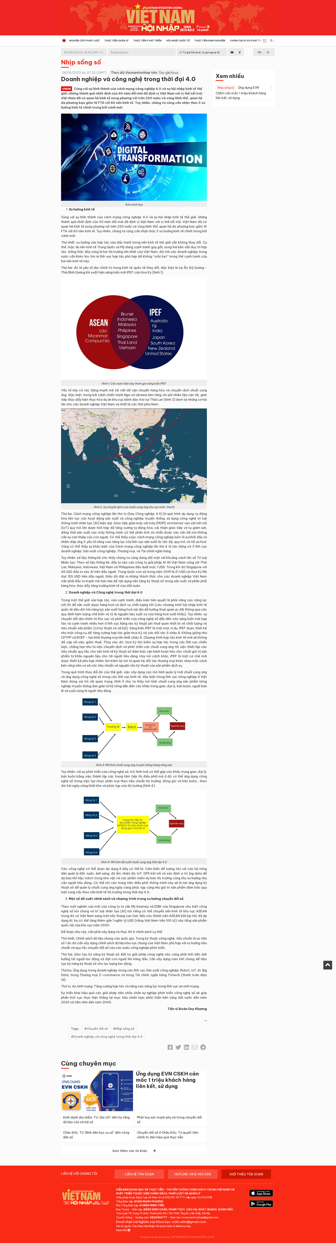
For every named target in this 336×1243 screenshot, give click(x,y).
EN (259, 52)
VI (268, 52)
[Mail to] (195, 1047)
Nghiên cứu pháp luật (84, 40)
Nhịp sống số (81, 62)
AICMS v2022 (206, 1237)
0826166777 (158, 1217)
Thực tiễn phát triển (147, 40)
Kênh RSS (122, 1230)
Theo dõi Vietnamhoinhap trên (134, 73)
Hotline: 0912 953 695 (192, 1174)
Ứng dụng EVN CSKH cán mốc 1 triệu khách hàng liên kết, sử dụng (167, 1079)
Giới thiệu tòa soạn (246, 1174)
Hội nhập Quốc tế (178, 40)
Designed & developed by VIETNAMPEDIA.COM (167, 1237)
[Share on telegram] (203, 1047)
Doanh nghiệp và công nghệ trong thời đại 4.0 (108, 1037)
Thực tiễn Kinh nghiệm (209, 40)
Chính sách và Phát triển (247, 40)
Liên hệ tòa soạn (139, 1174)
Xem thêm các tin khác (129, 1151)
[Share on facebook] (170, 1047)
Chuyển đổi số (97, 1029)
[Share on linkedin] (186, 1047)
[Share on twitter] (178, 1047)
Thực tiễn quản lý (116, 40)
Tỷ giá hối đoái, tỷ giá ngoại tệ (201, 52)
